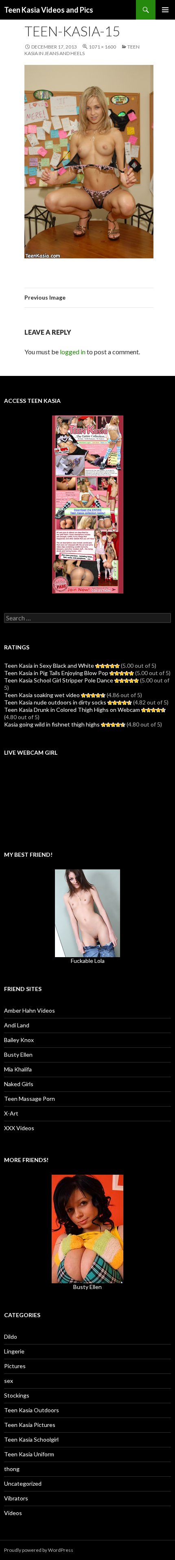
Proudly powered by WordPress (38, 1550)
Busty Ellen (18, 1054)
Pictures (15, 1365)
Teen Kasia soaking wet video (42, 694)
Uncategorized (23, 1483)
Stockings (16, 1395)
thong (12, 1468)
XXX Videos (19, 1127)
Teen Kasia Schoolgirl (31, 1439)
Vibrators (16, 1498)
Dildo (10, 1336)
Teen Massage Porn (29, 1098)
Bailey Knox (19, 1039)
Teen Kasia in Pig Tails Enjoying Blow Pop (56, 672)
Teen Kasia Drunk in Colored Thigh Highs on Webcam (72, 709)
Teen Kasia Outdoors (31, 1410)
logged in (72, 352)
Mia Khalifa (18, 1069)
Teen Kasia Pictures (29, 1424)
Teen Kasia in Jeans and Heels (82, 50)
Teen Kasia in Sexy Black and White (49, 665)
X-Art (11, 1113)
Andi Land (16, 1025)
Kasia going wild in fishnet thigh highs (52, 724)
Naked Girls (18, 1083)
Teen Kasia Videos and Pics (48, 9)
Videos (13, 1512)
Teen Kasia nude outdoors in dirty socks (55, 702)
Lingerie (14, 1351)
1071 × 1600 (102, 47)
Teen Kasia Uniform (29, 1454)
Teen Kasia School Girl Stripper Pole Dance (58, 680)
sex (8, 1380)
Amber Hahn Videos (29, 1010)
